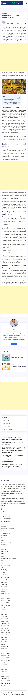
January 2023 (5, 678)
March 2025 (4, 619)
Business (3, 531)
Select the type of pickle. (9, 99)
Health (3, 540)
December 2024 (5, 625)
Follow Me (14, 343)
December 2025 (5, 598)
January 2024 (5, 651)
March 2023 (4, 674)
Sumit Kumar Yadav (10, 334)
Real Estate (4, 563)
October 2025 (5, 603)
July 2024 (4, 637)
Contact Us (7, 423)
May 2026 (4, 587)
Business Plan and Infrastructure (10, 100)
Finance (3, 537)
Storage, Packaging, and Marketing (11, 103)
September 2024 (5, 632)
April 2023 (4, 671)
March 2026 (4, 591)
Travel (3, 572)
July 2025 (4, 609)
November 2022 (5, 683)
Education (4, 535)
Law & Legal (4, 551)
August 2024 (4, 635)
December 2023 (5, 653)
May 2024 (4, 642)
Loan (2, 556)
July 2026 (4, 582)
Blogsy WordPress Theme (17, 694)
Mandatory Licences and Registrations (11, 102)
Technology (4, 570)
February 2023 (5, 676)
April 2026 (4, 589)
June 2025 (4, 612)
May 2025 (4, 614)
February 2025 (5, 621)
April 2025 (4, 616)
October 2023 (5, 658)
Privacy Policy (8, 429)
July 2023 (4, 664)
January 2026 (5, 596)
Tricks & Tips (4, 574)
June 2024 (4, 639)
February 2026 (5, 593)
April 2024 (4, 644)
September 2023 (5, 660)
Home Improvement (6, 542)
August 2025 (4, 607)
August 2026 (4, 580)
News (2, 560)
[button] (26, 3)
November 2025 (5, 600)
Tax (2, 567)
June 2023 (4, 667)
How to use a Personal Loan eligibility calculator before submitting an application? (12, 466)
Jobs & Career (5, 549)
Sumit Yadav (9, 21)
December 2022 (5, 681)
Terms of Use (7, 426)
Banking (3, 526)
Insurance (4, 544)
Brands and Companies (7, 528)
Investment (4, 547)
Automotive (4, 524)
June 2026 (4, 584)
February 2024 (5, 648)
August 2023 (4, 662)
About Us (6, 420)
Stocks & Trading (5, 565)
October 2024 (5, 630)
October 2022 (5, 685)
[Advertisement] (14, 57)
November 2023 (5, 655)
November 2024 (5, 628)
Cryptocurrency (5, 533)
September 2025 (5, 605)
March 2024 (4, 646)
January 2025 (5, 623)
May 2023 (4, 669)
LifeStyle (3, 554)
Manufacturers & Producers (8, 558)
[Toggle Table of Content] (17, 97)
